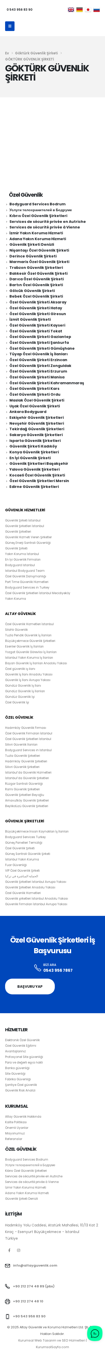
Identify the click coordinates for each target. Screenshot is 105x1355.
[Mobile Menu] (10, 26)
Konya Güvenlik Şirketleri (34, 452)
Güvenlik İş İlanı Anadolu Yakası (28, 674)
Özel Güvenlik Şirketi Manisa (36, 377)
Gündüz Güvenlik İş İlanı (23, 686)
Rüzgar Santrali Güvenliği (24, 784)
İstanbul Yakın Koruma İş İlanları (29, 658)
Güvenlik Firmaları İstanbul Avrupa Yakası (36, 904)
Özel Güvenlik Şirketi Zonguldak (40, 365)
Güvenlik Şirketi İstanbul (23, 520)
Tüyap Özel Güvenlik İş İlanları (38, 354)
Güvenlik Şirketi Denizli (31, 244)
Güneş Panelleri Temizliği (23, 843)
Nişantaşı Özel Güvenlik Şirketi (39, 250)
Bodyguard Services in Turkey (27, 588)
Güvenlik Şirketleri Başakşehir (38, 463)
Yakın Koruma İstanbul (22, 554)
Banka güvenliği (17, 1068)
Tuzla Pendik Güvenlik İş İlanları (28, 635)
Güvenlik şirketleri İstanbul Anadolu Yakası (36, 899)
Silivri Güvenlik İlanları (21, 745)
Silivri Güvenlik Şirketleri (22, 767)
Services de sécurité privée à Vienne (44, 227)
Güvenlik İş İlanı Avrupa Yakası (27, 680)
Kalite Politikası (16, 1122)
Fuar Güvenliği (16, 865)
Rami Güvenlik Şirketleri (22, 789)
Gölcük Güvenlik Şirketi (32, 290)
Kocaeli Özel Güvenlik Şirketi (37, 475)
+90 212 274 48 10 (28, 1301)
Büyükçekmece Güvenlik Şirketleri (30, 641)
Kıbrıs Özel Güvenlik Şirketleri (38, 215)
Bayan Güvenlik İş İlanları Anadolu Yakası (36, 663)
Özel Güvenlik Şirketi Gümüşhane (42, 348)
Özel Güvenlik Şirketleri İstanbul (28, 739)
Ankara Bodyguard (27, 411)
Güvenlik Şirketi (16, 548)
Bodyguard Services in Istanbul (28, 750)
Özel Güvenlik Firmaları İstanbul (28, 733)
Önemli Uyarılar (16, 1128)
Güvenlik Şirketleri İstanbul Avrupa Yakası (35, 882)
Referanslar (13, 1139)
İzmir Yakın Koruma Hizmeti (36, 233)
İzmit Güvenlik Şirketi (30, 319)
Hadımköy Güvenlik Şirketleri (26, 761)
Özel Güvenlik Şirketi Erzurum (38, 371)
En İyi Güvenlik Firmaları (23, 560)
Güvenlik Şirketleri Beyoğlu (24, 795)
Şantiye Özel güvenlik (21, 1085)
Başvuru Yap (30, 986)
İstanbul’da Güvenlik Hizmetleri (28, 773)
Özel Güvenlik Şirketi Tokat (35, 331)
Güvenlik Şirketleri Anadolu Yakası (30, 887)
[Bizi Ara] (37, 968)
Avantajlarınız (15, 1051)
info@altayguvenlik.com (35, 1265)
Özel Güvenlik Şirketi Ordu (34, 394)
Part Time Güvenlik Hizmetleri (26, 582)
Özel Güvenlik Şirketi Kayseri (37, 325)
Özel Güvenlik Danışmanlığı (25, 576)
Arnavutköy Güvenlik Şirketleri (27, 800)
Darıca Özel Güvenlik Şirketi (36, 279)
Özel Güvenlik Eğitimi (20, 1046)
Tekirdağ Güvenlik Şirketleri (36, 429)
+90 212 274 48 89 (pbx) (34, 1286)
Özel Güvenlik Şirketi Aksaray (38, 302)
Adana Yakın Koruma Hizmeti (37, 238)
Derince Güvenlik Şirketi (33, 256)
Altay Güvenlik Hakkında (23, 1117)
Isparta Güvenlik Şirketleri (35, 440)
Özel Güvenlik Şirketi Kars (34, 388)
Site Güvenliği (15, 1074)
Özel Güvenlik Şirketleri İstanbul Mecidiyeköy (37, 593)
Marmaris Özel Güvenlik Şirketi (39, 261)
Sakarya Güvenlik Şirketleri (36, 434)
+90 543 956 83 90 (29, 1316)
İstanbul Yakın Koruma (22, 859)
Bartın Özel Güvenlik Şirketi (36, 284)
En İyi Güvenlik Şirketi (30, 457)
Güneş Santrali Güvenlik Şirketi (27, 854)
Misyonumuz (15, 1133)
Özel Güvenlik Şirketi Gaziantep (40, 336)
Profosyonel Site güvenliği (24, 1057)
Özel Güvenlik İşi (17, 702)
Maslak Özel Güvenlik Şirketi (36, 400)
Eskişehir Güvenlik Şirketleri (36, 417)
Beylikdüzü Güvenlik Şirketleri (26, 806)
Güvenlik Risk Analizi (20, 1090)
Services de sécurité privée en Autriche (47, 221)
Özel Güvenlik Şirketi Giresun (37, 313)
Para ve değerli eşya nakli (24, 1062)
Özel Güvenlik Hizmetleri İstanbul (29, 624)
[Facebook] (9, 1250)
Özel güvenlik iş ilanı (20, 669)
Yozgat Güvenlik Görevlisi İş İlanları (31, 652)
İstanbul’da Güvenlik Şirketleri (27, 778)
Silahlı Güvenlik (16, 630)
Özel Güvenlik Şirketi (20, 848)
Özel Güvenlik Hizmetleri (23, 893)
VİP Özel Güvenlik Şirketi (22, 871)
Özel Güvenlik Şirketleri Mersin (39, 480)
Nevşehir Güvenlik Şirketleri (36, 423)
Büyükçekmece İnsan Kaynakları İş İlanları (37, 831)
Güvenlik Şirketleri (18, 532)
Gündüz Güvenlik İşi (20, 697)
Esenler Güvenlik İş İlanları (24, 646)
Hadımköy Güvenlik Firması (25, 728)
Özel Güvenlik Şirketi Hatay (35, 308)
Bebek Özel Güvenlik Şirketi (36, 296)
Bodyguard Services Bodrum (37, 204)
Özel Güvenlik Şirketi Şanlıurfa (39, 342)
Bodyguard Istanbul (20, 565)
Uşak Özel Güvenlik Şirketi (34, 406)
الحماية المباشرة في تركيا (21, 876)
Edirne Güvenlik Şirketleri (34, 486)
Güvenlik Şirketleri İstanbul (24, 526)
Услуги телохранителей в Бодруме (40, 209)
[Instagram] (19, 1250)
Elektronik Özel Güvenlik (22, 1040)
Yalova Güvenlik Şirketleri (34, 469)
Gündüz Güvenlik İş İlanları (25, 691)
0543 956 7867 (58, 970)
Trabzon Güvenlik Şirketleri (36, 267)
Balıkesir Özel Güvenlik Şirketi (38, 273)
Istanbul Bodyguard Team (25, 571)
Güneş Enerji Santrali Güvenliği (28, 543)
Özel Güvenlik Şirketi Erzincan (38, 359)
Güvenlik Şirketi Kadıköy (33, 446)
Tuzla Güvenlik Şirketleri (22, 756)
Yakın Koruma (15, 599)
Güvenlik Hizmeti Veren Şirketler (28, 537)
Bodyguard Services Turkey (25, 837)
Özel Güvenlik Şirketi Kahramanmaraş (46, 383)
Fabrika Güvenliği (18, 1079)
